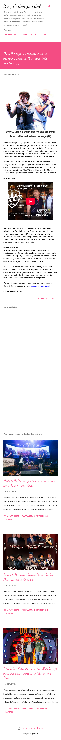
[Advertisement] (30, 403)
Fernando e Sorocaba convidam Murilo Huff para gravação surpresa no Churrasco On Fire (30, 673)
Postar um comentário (35, 516)
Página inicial (9, 34)
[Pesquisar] (49, 5)
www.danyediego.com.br (40, 286)
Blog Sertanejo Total (21, 6)
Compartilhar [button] (46, 298)
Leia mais (8, 519)
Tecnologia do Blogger (32, 728)
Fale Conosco (29, 34)
